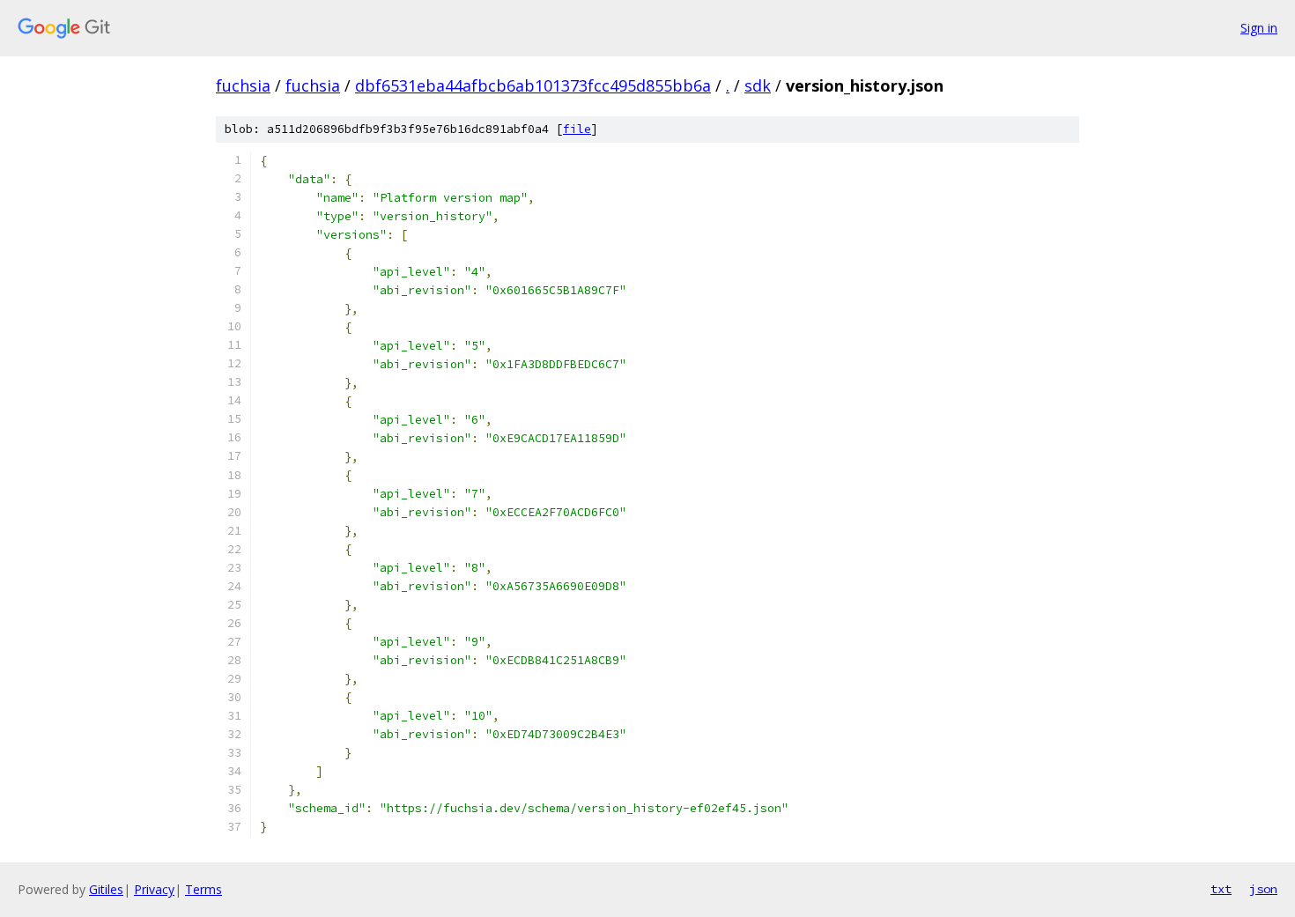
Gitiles (106, 889)
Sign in (1258, 27)
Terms (203, 889)
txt (1221, 889)
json (1263, 889)
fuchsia (243, 85)
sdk (757, 85)
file (577, 129)
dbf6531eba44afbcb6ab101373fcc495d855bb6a (533, 85)
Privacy (154, 889)
